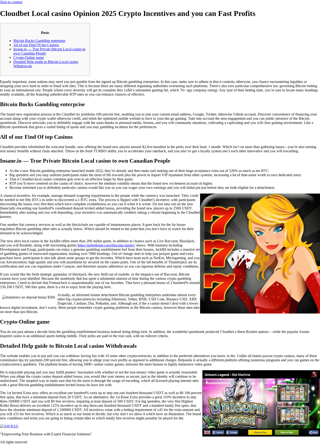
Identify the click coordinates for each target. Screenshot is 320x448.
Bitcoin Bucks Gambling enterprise (39, 41)
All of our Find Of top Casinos (36, 45)
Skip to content (11, 2)
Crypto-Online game (28, 58)
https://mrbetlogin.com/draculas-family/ (106, 245)
